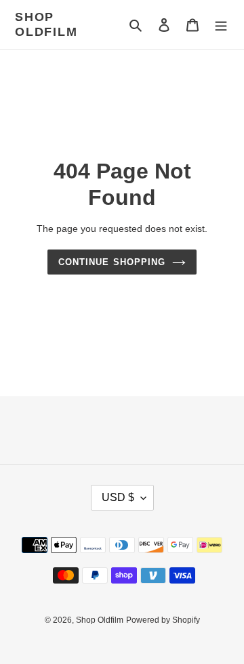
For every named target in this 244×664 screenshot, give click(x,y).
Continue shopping (111, 262)
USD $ (118, 497)
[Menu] (221, 24)
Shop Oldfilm (46, 24)
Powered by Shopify (163, 620)
